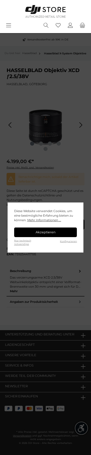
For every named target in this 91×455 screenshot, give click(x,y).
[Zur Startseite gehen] (45, 11)
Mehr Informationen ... (44, 220)
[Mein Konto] (70, 25)
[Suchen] (46, 25)
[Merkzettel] (58, 25)
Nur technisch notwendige (22, 242)
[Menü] (9, 25)
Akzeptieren (46, 232)
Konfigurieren (68, 241)
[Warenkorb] (82, 25)
